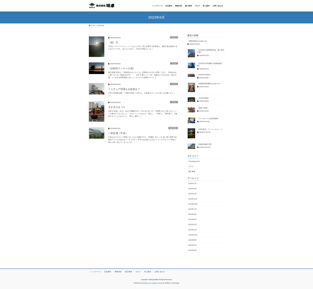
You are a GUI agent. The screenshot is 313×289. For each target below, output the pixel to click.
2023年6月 (192, 250)
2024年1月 (192, 230)
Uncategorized (194, 161)
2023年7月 (192, 245)
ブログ (174, 37)
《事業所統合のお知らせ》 (197, 41)
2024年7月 (192, 209)
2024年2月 (192, 224)
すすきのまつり (116, 107)
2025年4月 (192, 189)
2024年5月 (192, 219)
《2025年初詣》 (203, 98)
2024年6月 (192, 214)
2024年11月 (192, 199)
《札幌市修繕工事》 (205, 144)
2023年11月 (192, 235)
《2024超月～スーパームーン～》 (210, 129)
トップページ (95, 272)
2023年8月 (192, 240)
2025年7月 (192, 183)
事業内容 (118, 272)
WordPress (145, 283)
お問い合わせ (160, 272)
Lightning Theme (156, 283)
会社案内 (107, 272)
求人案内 (147, 272)
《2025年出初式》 (204, 75)
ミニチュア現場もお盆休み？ (124, 89)
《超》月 (113, 42)
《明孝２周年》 (203, 108)
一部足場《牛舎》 (118, 133)
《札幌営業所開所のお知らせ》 (209, 84)
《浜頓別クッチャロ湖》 (121, 68)
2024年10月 (193, 204)
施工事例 (173, 128)
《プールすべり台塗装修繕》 (208, 118)
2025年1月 (192, 194)
